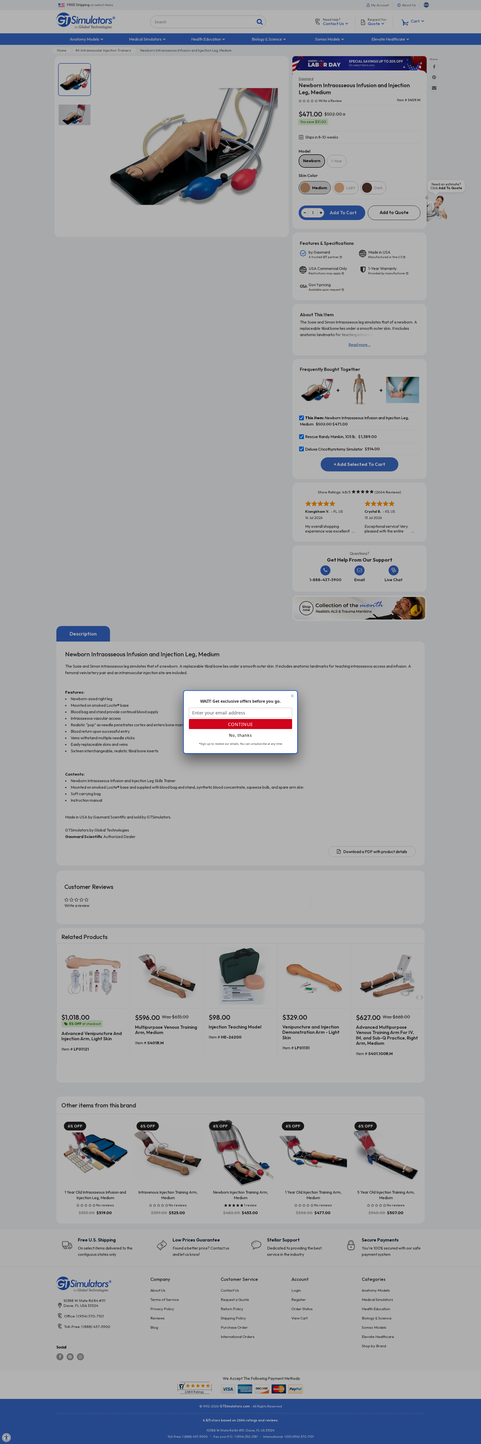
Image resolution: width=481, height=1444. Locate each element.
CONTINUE (240, 724)
